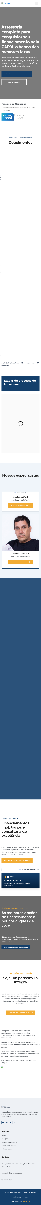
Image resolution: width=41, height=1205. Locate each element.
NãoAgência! (26, 1201)
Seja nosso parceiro (9, 1142)
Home (3, 1135)
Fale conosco (6, 1149)
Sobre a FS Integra (8, 1146)
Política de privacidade (20, 1197)
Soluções (5, 1139)
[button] (36, 3)
